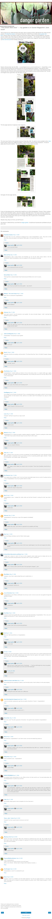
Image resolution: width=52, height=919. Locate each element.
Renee (5, 736)
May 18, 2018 (19, 245)
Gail (5, 633)
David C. (6, 352)
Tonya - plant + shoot (9, 818)
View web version (26, 915)
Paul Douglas (7, 868)
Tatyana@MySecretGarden (10, 858)
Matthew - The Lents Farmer (10, 293)
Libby (5, 799)
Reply (5, 239)
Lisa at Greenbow (8, 592)
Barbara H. (6, 432)
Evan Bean (6, 613)
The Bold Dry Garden (10, 34)
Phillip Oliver (7, 756)
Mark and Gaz (7, 254)
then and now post (6, 39)
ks (4, 651)
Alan (5, 534)
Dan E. (5, 495)
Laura (5, 413)
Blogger (28, 917)
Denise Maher (7, 274)
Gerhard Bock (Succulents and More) (12, 554)
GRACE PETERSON (8, 775)
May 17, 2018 (16, 234)
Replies (7, 242)
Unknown (6, 312)
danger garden (24, 222)
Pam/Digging (7, 392)
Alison (5, 876)
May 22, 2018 (19, 858)
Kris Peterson (7, 475)
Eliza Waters (6, 574)
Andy (5, 452)
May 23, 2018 (10, 876)
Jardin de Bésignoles (9, 333)
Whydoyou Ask (7, 836)
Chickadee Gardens (8, 234)
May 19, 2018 (19, 848)
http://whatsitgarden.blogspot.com (12, 699)
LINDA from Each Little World (10, 680)
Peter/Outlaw (7, 371)
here (50, 141)
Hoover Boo (6, 717)
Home (26, 912)
